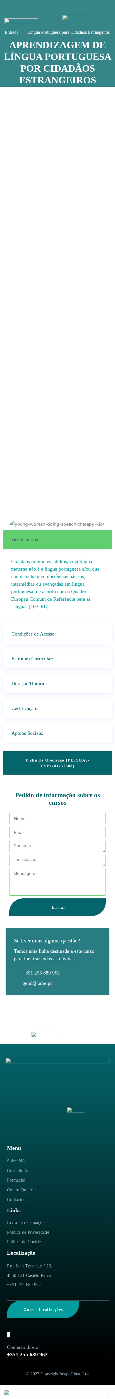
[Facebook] (8, 1334)
